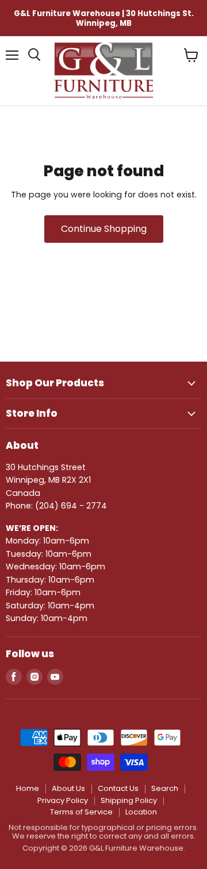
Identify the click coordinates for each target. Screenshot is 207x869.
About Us (68, 788)
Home (27, 788)
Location (141, 811)
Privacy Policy (62, 800)
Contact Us (118, 788)
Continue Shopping (104, 228)
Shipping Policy (129, 800)
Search (164, 788)
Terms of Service (81, 811)
